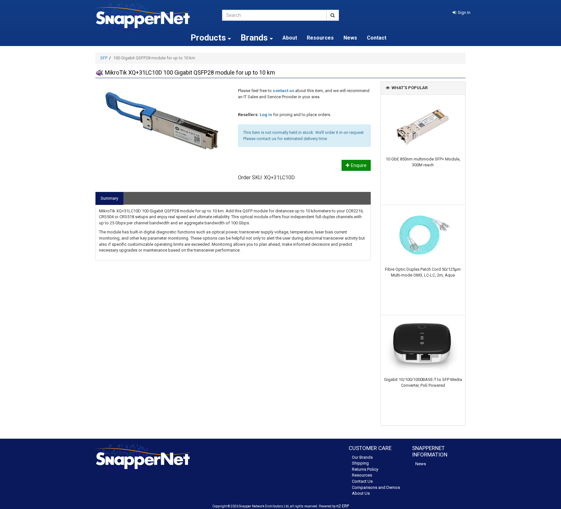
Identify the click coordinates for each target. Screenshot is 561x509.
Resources (320, 38)
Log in (266, 114)
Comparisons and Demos (376, 487)
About (289, 38)
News (350, 38)
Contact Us (362, 481)
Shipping (360, 463)
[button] (461, 12)
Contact (376, 38)
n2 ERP (342, 505)
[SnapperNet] (153, 17)
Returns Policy (365, 469)
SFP (103, 57)
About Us (361, 493)
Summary (109, 198)
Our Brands (362, 457)
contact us (283, 90)
